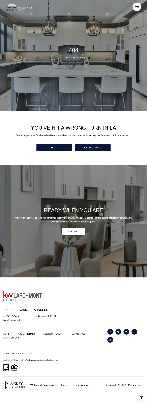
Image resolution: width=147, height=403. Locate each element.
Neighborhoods (52, 334)
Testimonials (77, 334)
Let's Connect (11, 338)
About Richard (26, 334)
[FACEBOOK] (110, 332)
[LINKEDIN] (126, 332)
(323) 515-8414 (11, 316)
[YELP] (134, 332)
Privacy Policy (136, 385)
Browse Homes (92, 147)
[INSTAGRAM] (118, 332)
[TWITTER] (110, 340)
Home (54, 147)
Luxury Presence (80, 385)
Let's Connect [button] (73, 231)
